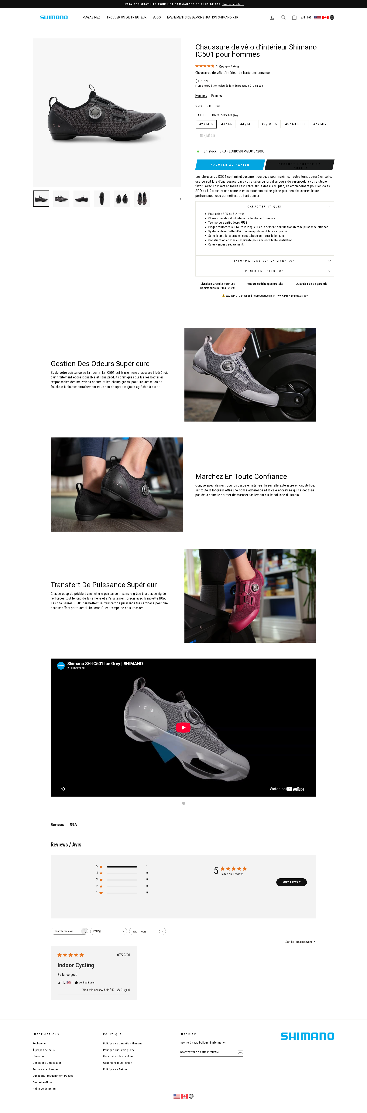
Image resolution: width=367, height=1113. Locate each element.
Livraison (38, 1056)
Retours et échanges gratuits (265, 283)
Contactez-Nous (42, 1082)
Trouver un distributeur (127, 17)
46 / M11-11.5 (295, 124)
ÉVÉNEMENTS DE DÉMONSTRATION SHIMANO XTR (202, 17)
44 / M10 (246, 124)
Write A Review (292, 882)
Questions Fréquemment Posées (53, 1075)
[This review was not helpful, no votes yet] (125, 990)
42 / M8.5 (206, 124)
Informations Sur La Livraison (264, 260)
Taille (214, 115)
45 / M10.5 (269, 124)
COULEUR (207, 105)
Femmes (216, 95)
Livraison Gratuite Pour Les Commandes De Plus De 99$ (218, 286)
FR (309, 17)
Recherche (39, 1043)
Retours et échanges (45, 1069)
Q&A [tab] (73, 824)
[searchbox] (65, 931)
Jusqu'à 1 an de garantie (311, 283)
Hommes (201, 95)
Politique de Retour (45, 1088)
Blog (157, 17)
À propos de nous (44, 1050)
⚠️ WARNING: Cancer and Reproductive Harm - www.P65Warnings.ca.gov (265, 295)
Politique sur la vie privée (119, 1050)
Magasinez (91, 17)
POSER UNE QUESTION (264, 271)
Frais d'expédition (206, 85)
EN (303, 17)
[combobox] (108, 931)
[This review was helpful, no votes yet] (118, 990)
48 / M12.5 (207, 136)
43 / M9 (227, 124)
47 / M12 (319, 124)
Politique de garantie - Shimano (123, 1043)
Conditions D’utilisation (47, 1062)
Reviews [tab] (57, 824)
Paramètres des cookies (118, 1056)
